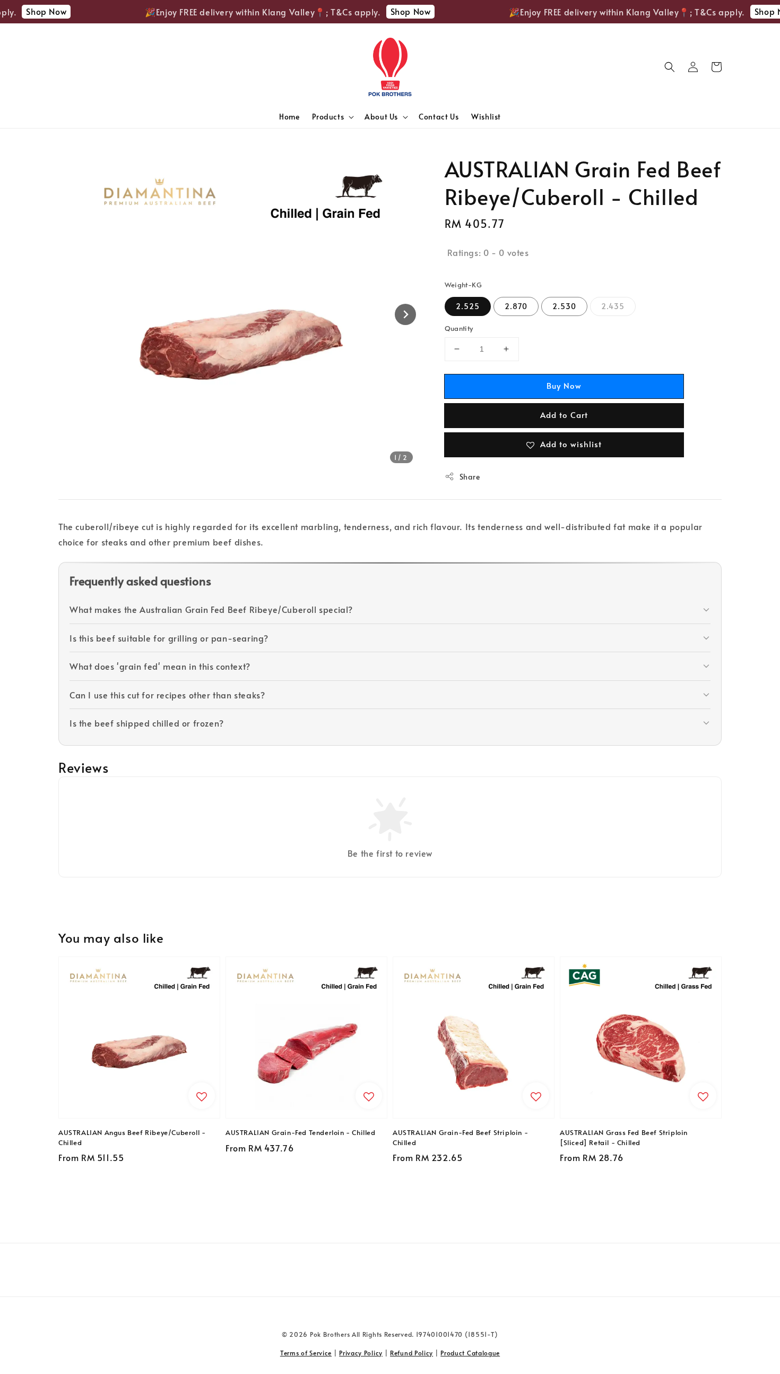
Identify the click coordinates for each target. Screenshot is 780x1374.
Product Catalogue (470, 1353)
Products (328, 117)
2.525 (468, 306)
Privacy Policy (361, 1353)
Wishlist (486, 117)
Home (289, 117)
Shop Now (33, 11)
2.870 (516, 306)
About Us (381, 117)
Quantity (459, 328)
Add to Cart (564, 414)
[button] (669, 67)
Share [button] (470, 477)
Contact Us (438, 117)
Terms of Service (306, 1353)
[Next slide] (405, 314)
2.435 (613, 306)
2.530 (564, 306)
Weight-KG (463, 284)
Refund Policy (411, 1353)
